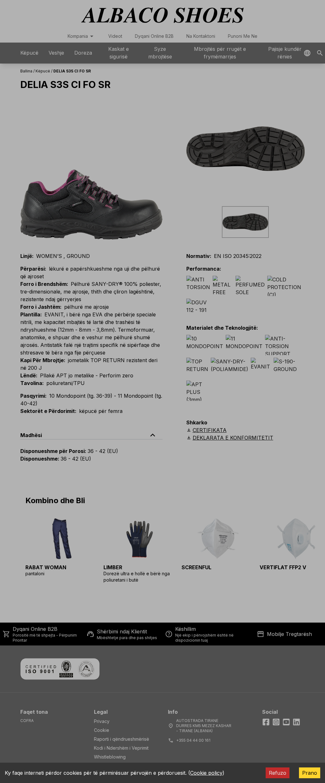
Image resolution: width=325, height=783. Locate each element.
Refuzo (277, 773)
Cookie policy (206, 773)
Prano (309, 773)
